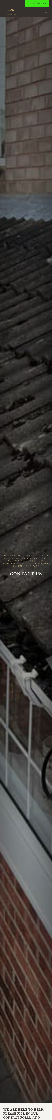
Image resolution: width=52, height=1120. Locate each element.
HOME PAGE (31, 566)
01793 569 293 (37, 3)
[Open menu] (46, 12)
